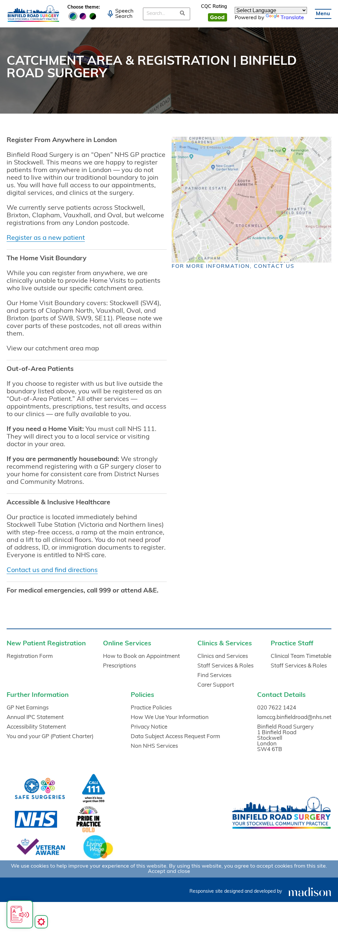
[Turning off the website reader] (20, 914)
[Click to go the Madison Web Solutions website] (309, 891)
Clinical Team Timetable (301, 656)
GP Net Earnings (28, 708)
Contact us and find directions (52, 570)
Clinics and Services (222, 656)
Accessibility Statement (36, 727)
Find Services (214, 675)
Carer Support (215, 685)
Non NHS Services (154, 746)
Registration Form (30, 656)
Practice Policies (151, 708)
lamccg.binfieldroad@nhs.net (294, 717)
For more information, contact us (233, 266)
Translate (292, 17)
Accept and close (169, 871)
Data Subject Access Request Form (175, 736)
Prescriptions (119, 666)
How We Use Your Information (170, 717)
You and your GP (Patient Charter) (50, 736)
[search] (182, 14)
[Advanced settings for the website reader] (41, 921)
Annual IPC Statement (35, 717)
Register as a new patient (46, 238)
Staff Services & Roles (225, 666)
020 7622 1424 (276, 708)
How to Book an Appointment (141, 656)
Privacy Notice (149, 727)
